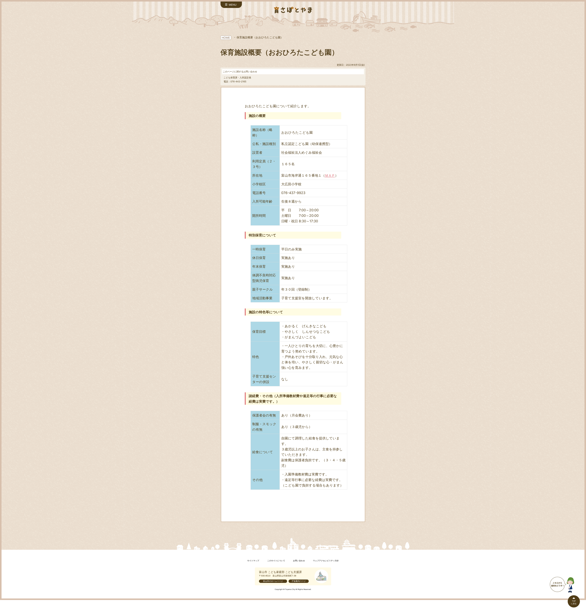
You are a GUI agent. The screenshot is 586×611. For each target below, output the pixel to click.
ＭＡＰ (330, 175)
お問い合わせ (299, 561)
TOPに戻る (574, 602)
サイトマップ (253, 561)
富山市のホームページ (273, 581)
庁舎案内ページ (299, 581)
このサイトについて (276, 561)
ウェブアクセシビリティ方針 (326, 561)
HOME (226, 37)
